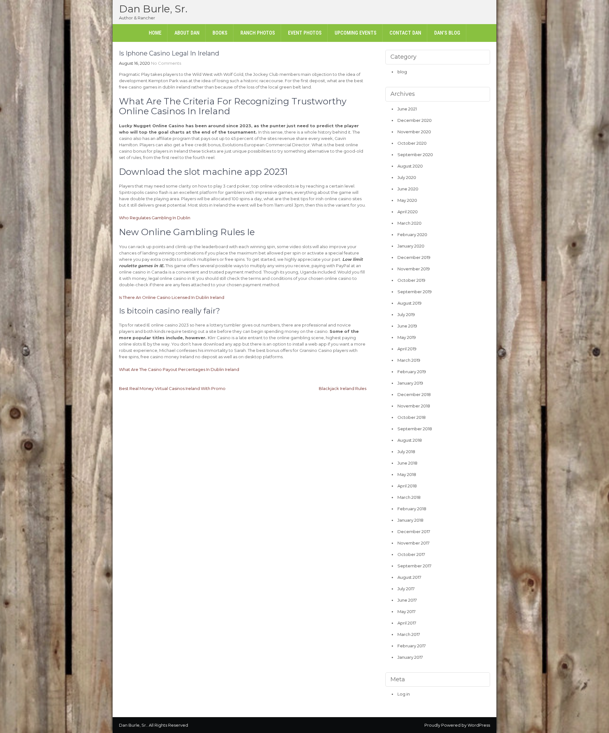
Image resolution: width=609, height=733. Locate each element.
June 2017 (407, 600)
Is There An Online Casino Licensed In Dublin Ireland (171, 297)
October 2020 (412, 143)
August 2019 (409, 303)
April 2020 (407, 211)
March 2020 (409, 223)
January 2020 (410, 245)
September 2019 (414, 291)
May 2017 (406, 611)
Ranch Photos (257, 33)
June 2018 (407, 463)
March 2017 (408, 634)
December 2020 (414, 120)
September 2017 (414, 565)
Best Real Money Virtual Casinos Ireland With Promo (172, 388)
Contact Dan (405, 33)
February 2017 (411, 645)
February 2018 (411, 508)
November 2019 (413, 268)
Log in (403, 694)
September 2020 (415, 154)
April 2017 (406, 622)
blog (402, 71)
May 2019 (406, 337)
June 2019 (407, 325)
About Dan (187, 33)
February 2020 (412, 234)
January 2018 (410, 520)
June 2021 (407, 108)
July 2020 (406, 177)
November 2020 (414, 131)
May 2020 (407, 200)
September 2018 (414, 428)
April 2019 (406, 348)
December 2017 (413, 531)
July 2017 (406, 588)
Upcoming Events (356, 33)
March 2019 (408, 360)
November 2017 (413, 542)
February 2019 (411, 371)
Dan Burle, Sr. (153, 9)
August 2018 (409, 440)
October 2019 (411, 280)
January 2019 (410, 383)
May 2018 (406, 474)
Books (220, 33)
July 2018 (406, 451)
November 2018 (413, 405)
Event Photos (305, 33)
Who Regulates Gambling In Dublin (154, 217)
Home (155, 33)
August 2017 (409, 577)
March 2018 (409, 497)
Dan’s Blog (447, 33)
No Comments (166, 63)
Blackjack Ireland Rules (342, 388)
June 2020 (407, 188)
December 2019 (413, 257)
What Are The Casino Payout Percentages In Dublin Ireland (179, 369)
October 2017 (411, 554)
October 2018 (411, 417)
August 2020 (410, 165)
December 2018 (414, 394)
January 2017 (410, 657)
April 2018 (407, 485)
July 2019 (406, 314)
